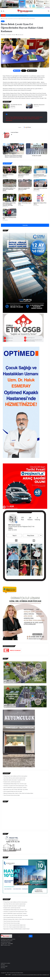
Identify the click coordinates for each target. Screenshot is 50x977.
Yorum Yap (25, 225)
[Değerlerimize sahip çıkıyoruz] (29, 106)
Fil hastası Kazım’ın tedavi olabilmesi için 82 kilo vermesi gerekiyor (15, 776)
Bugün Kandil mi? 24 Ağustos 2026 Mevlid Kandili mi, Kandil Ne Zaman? (17, 928)
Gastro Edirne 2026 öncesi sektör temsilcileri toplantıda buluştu (14, 903)
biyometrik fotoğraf (4, 966)
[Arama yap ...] (1, 11)
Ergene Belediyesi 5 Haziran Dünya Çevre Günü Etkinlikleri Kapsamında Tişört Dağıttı (9, 204)
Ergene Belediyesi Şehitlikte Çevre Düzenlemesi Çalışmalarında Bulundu (9, 189)
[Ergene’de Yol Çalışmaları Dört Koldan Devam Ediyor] (25, 183)
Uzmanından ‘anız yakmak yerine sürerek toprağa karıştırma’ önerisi (15, 785)
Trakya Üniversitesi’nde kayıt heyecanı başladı (12, 795)
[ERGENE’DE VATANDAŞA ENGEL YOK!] (9, 212)
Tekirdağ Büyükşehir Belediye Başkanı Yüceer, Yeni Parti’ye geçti (15, 783)
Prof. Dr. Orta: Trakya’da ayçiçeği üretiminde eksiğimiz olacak (14, 926)
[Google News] (27, 127)
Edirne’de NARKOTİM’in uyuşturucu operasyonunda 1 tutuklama (15, 787)
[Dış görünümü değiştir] (3, 11)
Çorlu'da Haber (14, 132)
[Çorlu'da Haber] (25, 11)
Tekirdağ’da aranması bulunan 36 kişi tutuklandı (14, 15)
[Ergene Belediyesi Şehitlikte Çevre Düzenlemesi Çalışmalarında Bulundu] (9, 183)
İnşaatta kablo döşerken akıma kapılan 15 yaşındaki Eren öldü (14, 779)
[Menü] (48, 11)
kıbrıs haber (3, 964)
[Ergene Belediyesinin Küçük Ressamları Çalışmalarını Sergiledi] (40, 170)
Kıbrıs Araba (3, 967)
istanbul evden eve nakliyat (5, 963)
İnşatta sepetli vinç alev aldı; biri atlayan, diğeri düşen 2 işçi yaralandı (16, 789)
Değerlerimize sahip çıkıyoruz (39, 104)
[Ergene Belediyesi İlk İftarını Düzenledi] (9, 170)
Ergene (6, 18)
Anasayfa (3, 18)
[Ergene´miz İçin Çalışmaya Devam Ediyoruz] (40, 198)
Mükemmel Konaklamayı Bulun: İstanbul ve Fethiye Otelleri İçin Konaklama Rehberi (18, 793)
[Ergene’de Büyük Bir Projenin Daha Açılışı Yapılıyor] (40, 183)
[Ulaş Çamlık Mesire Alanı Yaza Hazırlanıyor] (6, 106)
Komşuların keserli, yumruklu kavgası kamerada (12, 781)
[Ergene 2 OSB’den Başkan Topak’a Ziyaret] (25, 198)
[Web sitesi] (11, 134)
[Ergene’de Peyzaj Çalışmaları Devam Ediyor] (25, 170)
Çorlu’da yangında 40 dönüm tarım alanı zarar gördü (13, 791)
